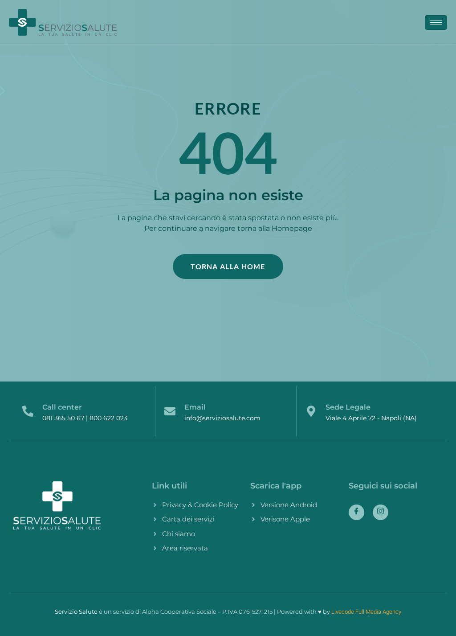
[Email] (169, 411)
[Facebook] (356, 512)
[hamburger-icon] (436, 22)
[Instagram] (380, 512)
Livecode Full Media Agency (366, 611)
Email (195, 407)
